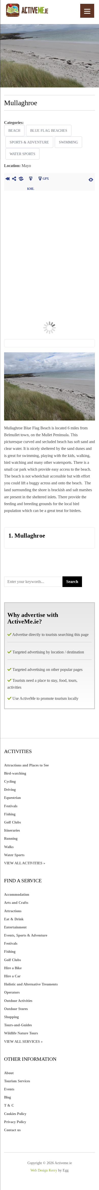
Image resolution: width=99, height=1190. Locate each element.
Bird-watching (15, 773)
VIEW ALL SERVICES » (23, 1041)
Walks (8, 847)
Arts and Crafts (16, 903)
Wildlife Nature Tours (21, 1033)
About (9, 1073)
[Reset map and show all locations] (91, 179)
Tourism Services (17, 1081)
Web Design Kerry (43, 1170)
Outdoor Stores (16, 1009)
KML (31, 179)
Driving (10, 790)
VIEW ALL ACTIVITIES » (24, 863)
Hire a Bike (13, 968)
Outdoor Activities (18, 1001)
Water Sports (22, 154)
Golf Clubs (12, 822)
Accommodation (16, 894)
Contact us (12, 1130)
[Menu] (87, 11)
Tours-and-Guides (18, 1025)
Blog (7, 1097)
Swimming (68, 142)
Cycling (10, 781)
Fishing (9, 814)
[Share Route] (14, 179)
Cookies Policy (15, 1114)
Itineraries (12, 830)
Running (11, 838)
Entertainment (15, 927)
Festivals (10, 806)
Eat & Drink (14, 919)
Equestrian (12, 798)
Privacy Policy (15, 1122)
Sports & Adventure (29, 142)
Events (9, 1089)
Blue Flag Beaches (48, 131)
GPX (46, 178)
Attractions (12, 911)
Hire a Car (12, 976)
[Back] (7, 179)
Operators (12, 992)
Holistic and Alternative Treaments (31, 984)
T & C (9, 1105)
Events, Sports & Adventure (25, 935)
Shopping (11, 1017)
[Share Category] (21, 179)
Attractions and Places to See (26, 765)
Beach (14, 131)
